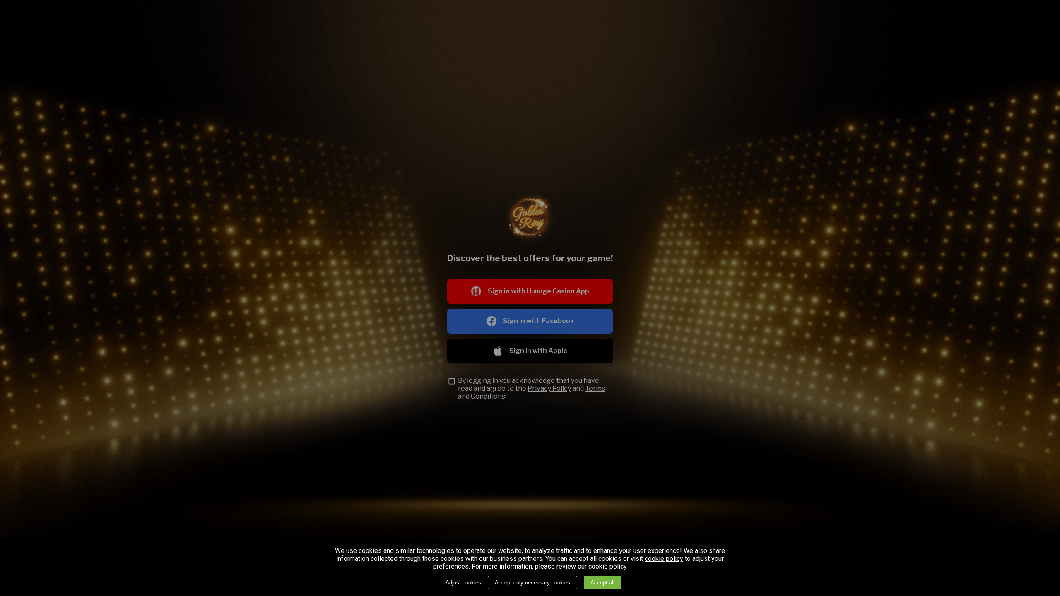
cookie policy (664, 559)
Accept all (602, 582)
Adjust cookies (463, 582)
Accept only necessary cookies (532, 582)
